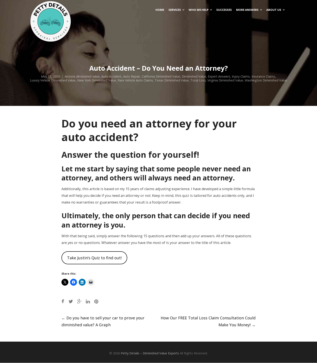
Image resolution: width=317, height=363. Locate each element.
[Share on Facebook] (62, 301)
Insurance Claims (263, 76)
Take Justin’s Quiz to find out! (94, 257)
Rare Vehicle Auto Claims (135, 80)
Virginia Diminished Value (225, 80)
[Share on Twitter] (71, 301)
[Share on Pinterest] (96, 301)
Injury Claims (241, 76)
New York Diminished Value (96, 80)
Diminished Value (194, 76)
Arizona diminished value (82, 76)
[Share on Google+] (79, 301)
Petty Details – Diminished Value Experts (150, 353)
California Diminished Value (161, 76)
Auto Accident (111, 76)
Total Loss (198, 80)
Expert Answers (219, 76)
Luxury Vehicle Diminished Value (52, 80)
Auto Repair (131, 76)
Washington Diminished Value (266, 80)
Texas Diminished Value (172, 80)
